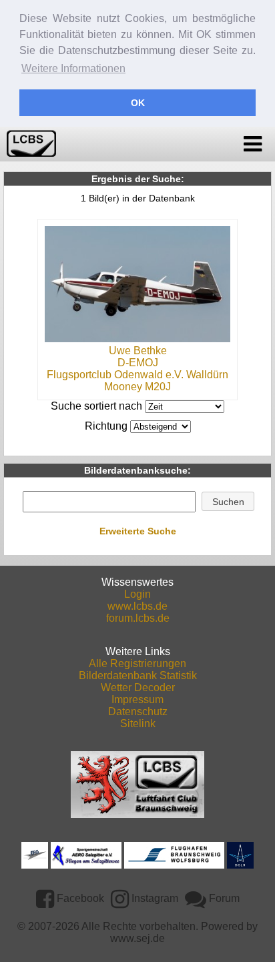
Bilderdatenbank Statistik (138, 675)
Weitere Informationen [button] (73, 68)
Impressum (137, 699)
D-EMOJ (137, 362)
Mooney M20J (137, 386)
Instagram (153, 898)
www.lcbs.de (137, 606)
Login (137, 594)
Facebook (79, 898)
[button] (228, 502)
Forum (223, 898)
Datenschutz (138, 711)
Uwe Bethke (138, 350)
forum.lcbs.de (138, 618)
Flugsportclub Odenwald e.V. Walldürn (137, 374)
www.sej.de (137, 938)
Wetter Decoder (138, 687)
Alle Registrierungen (137, 663)
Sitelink (138, 723)
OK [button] (138, 102)
